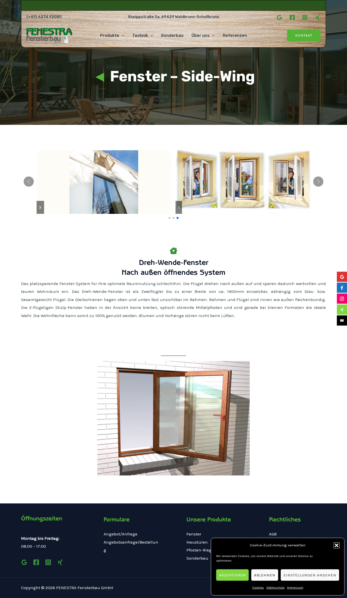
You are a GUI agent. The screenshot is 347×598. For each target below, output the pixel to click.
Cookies (258, 587)
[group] (104, 182)
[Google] (279, 17)
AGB (273, 533)
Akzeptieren (232, 575)
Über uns (201, 35)
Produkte (109, 35)
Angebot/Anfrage (120, 533)
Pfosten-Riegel (200, 549)
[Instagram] (305, 17)
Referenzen (235, 35)
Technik (140, 35)
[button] (336, 545)
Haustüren (197, 542)
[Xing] (318, 17)
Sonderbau (172, 35)
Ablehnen (264, 575)
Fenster (193, 533)
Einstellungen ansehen (309, 575)
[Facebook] (292, 17)
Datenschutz (275, 587)
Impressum (295, 587)
